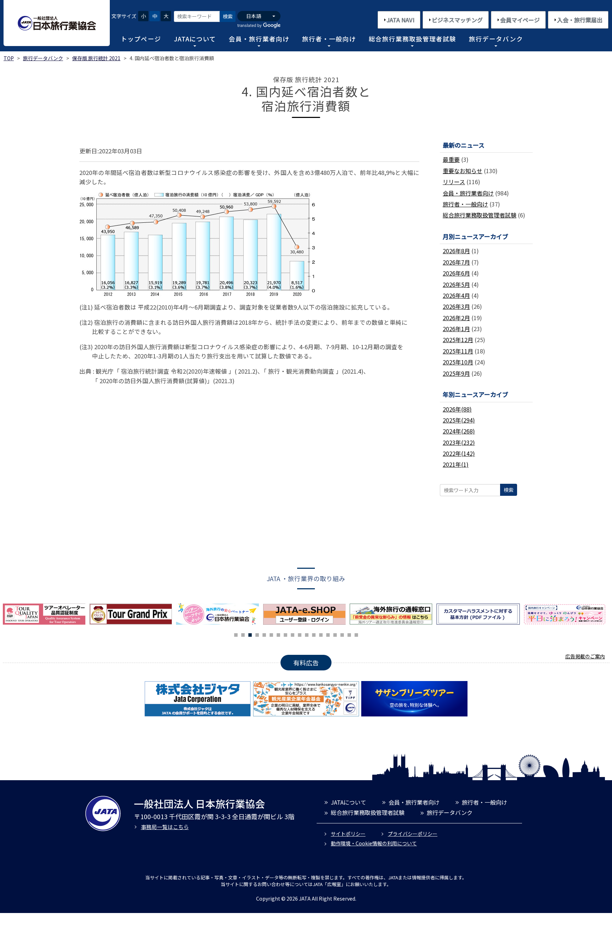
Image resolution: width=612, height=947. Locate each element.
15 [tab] (335, 633)
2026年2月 (456, 317)
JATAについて (195, 38)
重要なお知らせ (462, 170)
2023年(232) (459, 442)
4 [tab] (257, 633)
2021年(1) (456, 464)
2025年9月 (456, 373)
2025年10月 (458, 362)
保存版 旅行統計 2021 (96, 58)
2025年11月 (458, 351)
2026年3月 (456, 306)
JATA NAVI (400, 20)
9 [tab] (292, 633)
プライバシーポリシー (412, 833)
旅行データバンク (496, 38)
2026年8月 (456, 250)
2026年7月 (456, 262)
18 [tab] (356, 633)
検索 (228, 16)
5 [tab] (264, 633)
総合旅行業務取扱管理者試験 (412, 38)
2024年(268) (459, 431)
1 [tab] (235, 633)
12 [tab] (313, 633)
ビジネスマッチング (457, 20)
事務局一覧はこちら (165, 826)
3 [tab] (250, 633)
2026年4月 (456, 295)
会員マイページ (520, 20)
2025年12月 (458, 339)
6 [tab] (271, 633)
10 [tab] (299, 633)
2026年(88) (457, 409)
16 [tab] (342, 633)
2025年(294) (459, 420)
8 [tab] (285, 633)
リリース (454, 181)
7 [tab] (278, 633)
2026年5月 (456, 284)
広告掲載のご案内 (585, 656)
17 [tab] (349, 633)
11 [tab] (306, 633)
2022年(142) (459, 453)
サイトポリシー (348, 833)
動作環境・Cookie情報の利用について (374, 843)
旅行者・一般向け (329, 38)
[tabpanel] (219, 614)
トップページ (141, 38)
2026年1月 (456, 328)
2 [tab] (242, 633)
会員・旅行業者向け (259, 38)
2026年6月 (456, 273)
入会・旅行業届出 (579, 20)
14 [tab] (328, 633)
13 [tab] (320, 633)
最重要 (451, 159)
